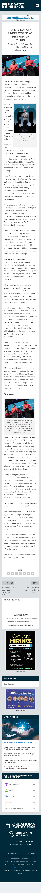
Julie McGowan (22, 44)
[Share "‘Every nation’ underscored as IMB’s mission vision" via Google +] (17, 574)
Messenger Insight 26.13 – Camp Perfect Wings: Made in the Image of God (19, 754)
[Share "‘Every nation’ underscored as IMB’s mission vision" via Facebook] (9, 574)
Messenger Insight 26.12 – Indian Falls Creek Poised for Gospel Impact (20, 761)
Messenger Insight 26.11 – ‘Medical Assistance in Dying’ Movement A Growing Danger (19, 767)
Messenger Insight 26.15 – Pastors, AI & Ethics (18, 742)
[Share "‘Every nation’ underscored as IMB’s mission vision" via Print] (32, 574)
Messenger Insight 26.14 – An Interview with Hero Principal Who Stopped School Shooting (19, 748)
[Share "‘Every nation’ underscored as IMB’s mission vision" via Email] (28, 574)
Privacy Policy (20, 867)
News (24, 50)
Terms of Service (30, 872)
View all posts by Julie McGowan (20, 625)
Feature (20, 47)
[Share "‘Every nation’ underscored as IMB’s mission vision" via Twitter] (13, 574)
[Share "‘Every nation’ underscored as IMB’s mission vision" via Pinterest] (20, 574)
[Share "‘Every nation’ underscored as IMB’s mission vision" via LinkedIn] (24, 574)
